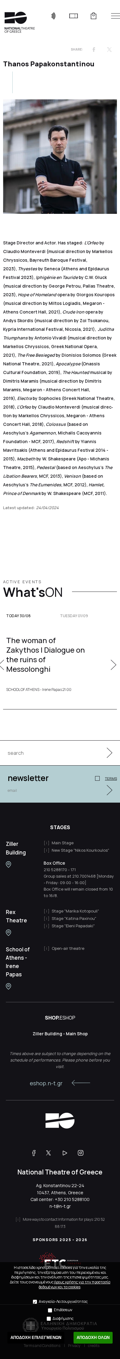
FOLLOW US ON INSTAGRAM (83, 1153)
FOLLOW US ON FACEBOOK (36, 1153)
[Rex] (8, 932)
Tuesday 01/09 (74, 615)
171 (73, 869)
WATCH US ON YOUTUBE (67, 1153)
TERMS (111, 778)
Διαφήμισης (63, 1318)
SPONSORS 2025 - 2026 (60, 1239)
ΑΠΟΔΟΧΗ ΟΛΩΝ (93, 1337)
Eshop (93, 15)
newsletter (28, 777)
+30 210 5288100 (72, 1199)
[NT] (8, 864)
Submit (106, 753)
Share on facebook (94, 49)
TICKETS (73, 15)
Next (113, 665)
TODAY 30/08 (18, 615)
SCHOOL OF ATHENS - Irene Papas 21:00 (38, 689)
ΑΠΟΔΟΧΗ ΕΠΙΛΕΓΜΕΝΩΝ (35, 1337)
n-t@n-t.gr (60, 1206)
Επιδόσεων (63, 1309)
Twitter (109, 49)
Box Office (54, 863)
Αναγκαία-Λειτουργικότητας (63, 1301)
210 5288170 (55, 869)
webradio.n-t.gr (53, 15)
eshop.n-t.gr (46, 1083)
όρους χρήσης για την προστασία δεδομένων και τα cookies (74, 1284)
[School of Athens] (8, 986)
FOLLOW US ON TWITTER (51, 1153)
